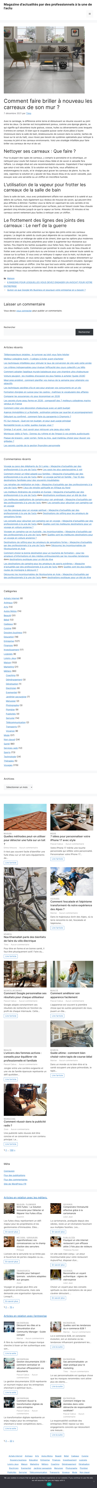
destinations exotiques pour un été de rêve (65, 495)
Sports (7, 752)
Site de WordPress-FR (15, 1184)
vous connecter (24, 311)
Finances (8, 645)
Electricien (11, 688)
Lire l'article (10, 862)
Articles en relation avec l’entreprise (25, 1315)
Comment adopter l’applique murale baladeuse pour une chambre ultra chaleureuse (46, 371)
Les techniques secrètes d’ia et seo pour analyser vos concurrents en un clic (42, 388)
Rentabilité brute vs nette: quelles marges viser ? (28, 425)
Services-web (11, 748)
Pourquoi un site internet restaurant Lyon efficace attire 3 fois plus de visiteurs (77, 1243)
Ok (49, 1484)
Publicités (11, 714)
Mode (7, 735)
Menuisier (11, 701)
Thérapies (9, 761)
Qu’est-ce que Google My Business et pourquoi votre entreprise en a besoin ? (46, 290)
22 (11, 1441)
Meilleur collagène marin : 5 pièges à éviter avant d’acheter (33, 359)
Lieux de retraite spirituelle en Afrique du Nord (46, 487)
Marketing (9, 667)
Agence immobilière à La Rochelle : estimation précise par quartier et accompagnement (48, 412)
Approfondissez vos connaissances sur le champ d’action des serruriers (31, 1243)
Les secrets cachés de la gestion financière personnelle (32, 445)
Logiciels (8, 654)
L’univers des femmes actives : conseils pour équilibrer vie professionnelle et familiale (23, 1056)
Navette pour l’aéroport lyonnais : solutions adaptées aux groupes (31, 1276)
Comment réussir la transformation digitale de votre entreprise (30, 1404)
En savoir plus (11, 1232)
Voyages (8, 765)
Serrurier (10, 718)
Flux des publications (14, 1175)
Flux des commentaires (15, 1179)
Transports (11, 726)
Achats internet (11, 598)
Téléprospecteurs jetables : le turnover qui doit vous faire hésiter (36, 354)
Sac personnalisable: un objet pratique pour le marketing (75, 1364)
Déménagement (14, 679)
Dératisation (12, 684)
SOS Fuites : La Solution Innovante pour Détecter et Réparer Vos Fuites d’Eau (30, 1210)
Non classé (9, 739)
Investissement (11, 649)
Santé (7, 744)
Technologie (10, 756)
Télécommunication (16, 722)
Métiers (7, 671)
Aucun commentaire (28, 847)
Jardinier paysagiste (16, 696)
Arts (6, 607)
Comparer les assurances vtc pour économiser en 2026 (32, 396)
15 (11, 1307)
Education (9, 637)
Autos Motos (10, 611)
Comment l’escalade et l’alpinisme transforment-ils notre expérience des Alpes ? (71, 905)
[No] (94, 1481)
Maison (11, 278)
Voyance (10, 731)
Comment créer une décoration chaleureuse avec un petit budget (37, 408)
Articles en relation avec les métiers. (25, 1197)
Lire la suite (10, 1353)
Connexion (9, 1171)
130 (12, 1150)
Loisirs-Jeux (10, 658)
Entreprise (9, 641)
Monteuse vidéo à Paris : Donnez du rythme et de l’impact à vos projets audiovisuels (46, 433)
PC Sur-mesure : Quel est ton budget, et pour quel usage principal (37, 421)
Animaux (8, 602)
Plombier (10, 709)
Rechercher (9, 327)
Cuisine (7, 628)
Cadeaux (8, 624)
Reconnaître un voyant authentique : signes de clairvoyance (75, 1276)
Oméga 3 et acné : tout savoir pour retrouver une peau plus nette (37, 429)
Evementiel (11, 692)
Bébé (6, 620)
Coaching (10, 675)
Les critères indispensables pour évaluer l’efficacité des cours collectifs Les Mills (44, 367)
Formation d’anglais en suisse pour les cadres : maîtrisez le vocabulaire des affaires (46, 392)
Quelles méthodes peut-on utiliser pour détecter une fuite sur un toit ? (24, 840)
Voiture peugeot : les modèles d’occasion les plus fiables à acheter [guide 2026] (44, 376)
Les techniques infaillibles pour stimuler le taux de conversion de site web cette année (48, 363)
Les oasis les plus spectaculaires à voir (62, 469)
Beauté (7, 615)
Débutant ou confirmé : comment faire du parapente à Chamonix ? (37, 416)
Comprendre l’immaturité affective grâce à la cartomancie (75, 1210)
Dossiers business (13, 632)
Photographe (12, 705)
